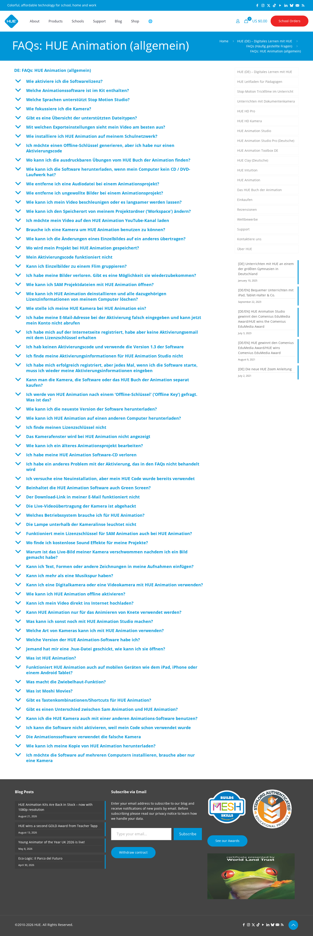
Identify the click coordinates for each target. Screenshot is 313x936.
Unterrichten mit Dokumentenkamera (266, 101)
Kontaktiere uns (249, 239)
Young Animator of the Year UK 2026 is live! (51, 842)
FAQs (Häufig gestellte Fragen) (269, 46)
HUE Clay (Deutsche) (252, 160)
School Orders (289, 21)
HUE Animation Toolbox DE (257, 150)
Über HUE (244, 249)
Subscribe (187, 833)
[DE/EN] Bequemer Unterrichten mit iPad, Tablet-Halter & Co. (266, 292)
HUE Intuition (247, 170)
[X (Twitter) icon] (268, 5)
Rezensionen (247, 209)
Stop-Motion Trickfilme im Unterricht (265, 91)
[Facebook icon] (257, 5)
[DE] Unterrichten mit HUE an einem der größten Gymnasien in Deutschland (266, 269)
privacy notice (166, 813)
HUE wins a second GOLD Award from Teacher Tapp (58, 826)
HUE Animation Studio (254, 131)
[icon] (291, 5)
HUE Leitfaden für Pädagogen (259, 81)
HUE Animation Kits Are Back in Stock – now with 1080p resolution (55, 807)
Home (224, 41)
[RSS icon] (303, 5)
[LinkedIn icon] (286, 5)
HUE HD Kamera (249, 121)
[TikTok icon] (274, 5)
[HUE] (11, 21)
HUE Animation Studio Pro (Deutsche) (265, 140)
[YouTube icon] (280, 5)
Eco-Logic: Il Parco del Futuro (40, 858)
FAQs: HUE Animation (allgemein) (275, 51)
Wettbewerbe (247, 219)
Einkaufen (245, 199)
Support (243, 229)
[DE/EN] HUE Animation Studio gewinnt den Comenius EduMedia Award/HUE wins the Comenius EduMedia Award (264, 319)
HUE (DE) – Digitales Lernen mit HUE (264, 41)
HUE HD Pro (246, 111)
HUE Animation (248, 180)
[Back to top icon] (293, 925)
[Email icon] (297, 5)
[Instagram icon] (263, 5)
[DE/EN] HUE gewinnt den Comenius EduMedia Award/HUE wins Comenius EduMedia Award (266, 348)
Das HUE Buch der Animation (259, 190)
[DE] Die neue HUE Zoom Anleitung (265, 369)
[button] (119, 81)
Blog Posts (24, 791)
